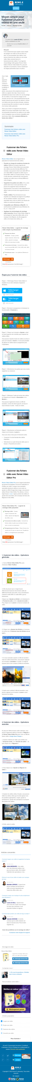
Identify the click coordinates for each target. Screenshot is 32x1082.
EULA (10, 1047)
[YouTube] (7, 1060)
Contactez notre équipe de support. (19, 932)
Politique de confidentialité (20, 1047)
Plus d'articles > (16, 1038)
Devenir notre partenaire (18, 1049)
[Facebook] (3, 1055)
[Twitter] (7, 1055)
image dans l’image (15, 736)
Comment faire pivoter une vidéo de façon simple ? (16, 913)
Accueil (5, 1045)
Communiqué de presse (14, 1045)
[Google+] (3, 1060)
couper (11, 494)
